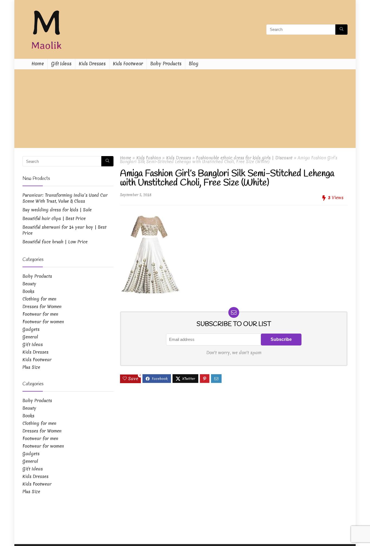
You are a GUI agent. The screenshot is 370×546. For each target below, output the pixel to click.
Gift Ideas (61, 63)
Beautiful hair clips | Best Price (54, 218)
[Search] (341, 29)
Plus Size (31, 367)
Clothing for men (39, 299)
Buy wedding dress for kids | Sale (57, 210)
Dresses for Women (41, 306)
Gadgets (31, 329)
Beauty (29, 284)
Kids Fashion (148, 158)
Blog (193, 63)
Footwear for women (43, 322)
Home (37, 63)
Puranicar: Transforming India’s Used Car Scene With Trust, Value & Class (65, 198)
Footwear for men (40, 314)
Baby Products (165, 63)
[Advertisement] (185, 110)
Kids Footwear (128, 63)
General (30, 337)
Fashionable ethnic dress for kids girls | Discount (244, 158)
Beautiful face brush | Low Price (54, 242)
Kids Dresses (92, 63)
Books (28, 291)
